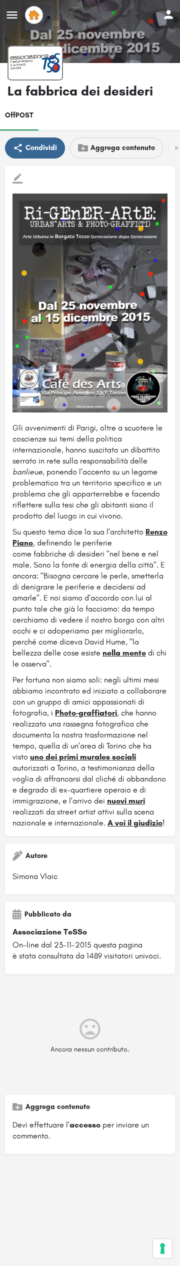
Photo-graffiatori (86, 713)
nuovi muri (126, 801)
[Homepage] (35, 15)
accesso (85, 1125)
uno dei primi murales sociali (83, 757)
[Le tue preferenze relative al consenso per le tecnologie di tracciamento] (162, 1248)
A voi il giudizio (135, 823)
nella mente (124, 653)
